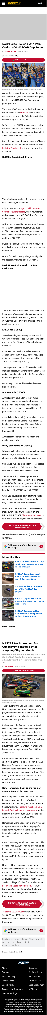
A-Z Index (33, 989)
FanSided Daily (8, 976)
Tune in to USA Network (13, 912)
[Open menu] (3, 3)
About (4, 968)
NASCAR (24, 112)
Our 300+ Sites (35, 972)
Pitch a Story (34, 976)
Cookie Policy (8, 985)
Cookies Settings (9, 993)
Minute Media (13, 999)
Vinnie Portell (10, 51)
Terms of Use (35, 980)
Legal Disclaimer (36, 985)
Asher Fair (9, 666)
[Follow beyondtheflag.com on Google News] (41, 546)
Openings (33, 968)
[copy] (16, 55)
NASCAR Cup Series (16, 952)
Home (4, 626)
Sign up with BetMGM (32, 515)
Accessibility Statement (12, 989)
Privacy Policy (8, 980)
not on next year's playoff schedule (18, 886)
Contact (5, 972)
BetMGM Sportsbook (11, 148)
